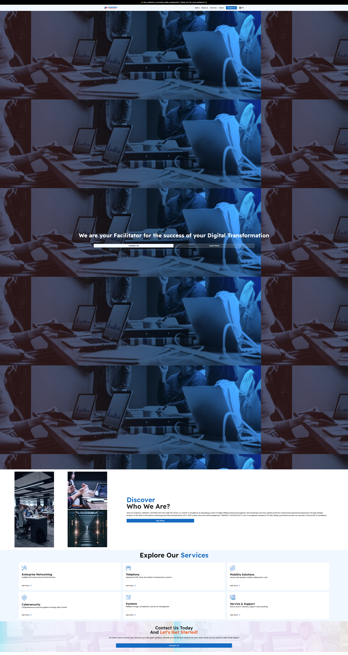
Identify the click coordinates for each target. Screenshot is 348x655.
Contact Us (231, 8)
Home (197, 8)
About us (205, 8)
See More (160, 520)
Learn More (214, 246)
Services (213, 8)
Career (221, 8)
